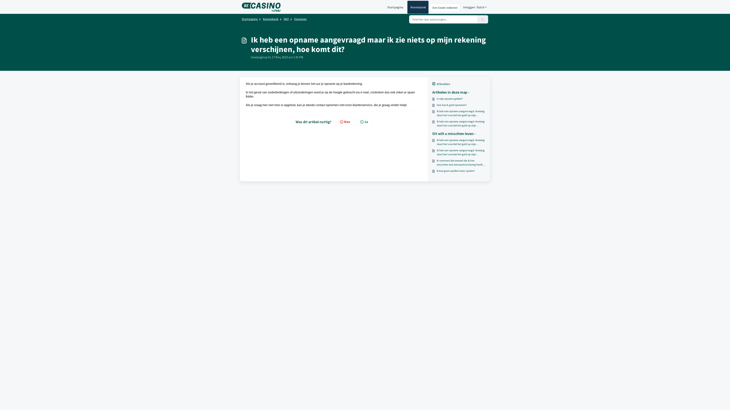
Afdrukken (443, 84)
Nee (347, 122)
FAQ (286, 19)
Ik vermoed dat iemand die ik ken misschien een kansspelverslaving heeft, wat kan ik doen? (460, 163)
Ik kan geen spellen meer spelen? (456, 171)
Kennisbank (418, 7)
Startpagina (395, 7)
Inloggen (469, 7)
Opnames (300, 19)
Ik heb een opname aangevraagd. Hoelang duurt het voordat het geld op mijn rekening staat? (461, 113)
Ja (366, 122)
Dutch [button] (480, 7)
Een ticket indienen (445, 7)
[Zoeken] (482, 19)
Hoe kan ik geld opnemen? (452, 105)
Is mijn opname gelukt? (450, 98)
